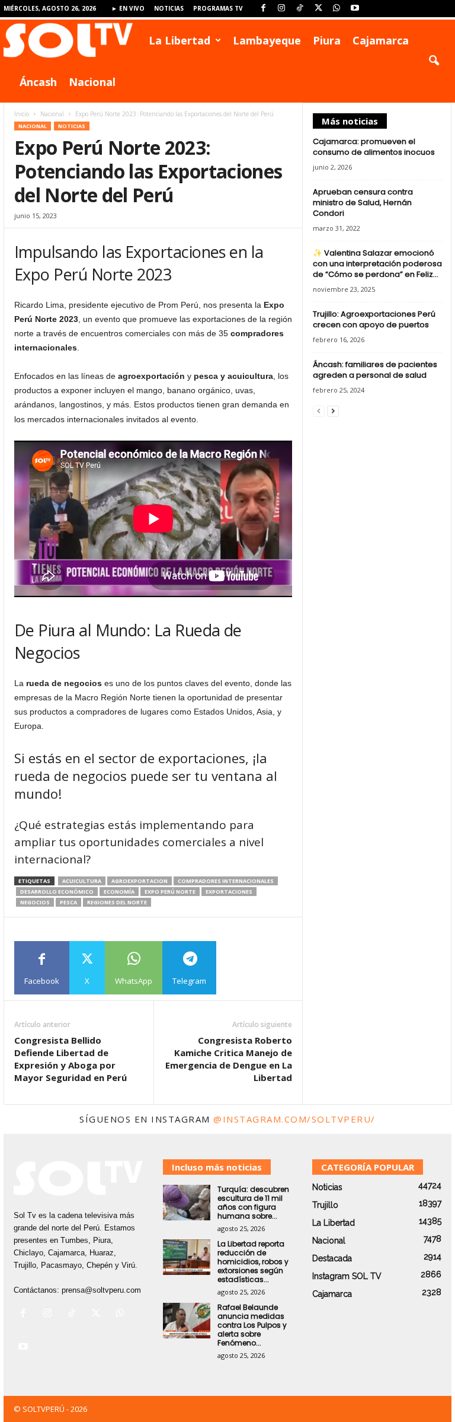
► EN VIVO (128, 8)
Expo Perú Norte (170, 891)
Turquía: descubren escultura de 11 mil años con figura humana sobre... (253, 1202)
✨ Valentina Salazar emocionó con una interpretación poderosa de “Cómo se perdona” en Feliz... (377, 263)
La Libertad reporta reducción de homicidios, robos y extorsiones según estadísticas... (253, 1261)
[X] (318, 8)
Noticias (169, 8)
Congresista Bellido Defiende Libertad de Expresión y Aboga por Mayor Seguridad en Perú (70, 1058)
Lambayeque (267, 40)
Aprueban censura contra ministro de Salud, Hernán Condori (363, 202)
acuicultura (81, 881)
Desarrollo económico (57, 891)
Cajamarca (381, 40)
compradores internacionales (226, 881)
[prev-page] (319, 410)
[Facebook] (263, 8)
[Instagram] (281, 8)
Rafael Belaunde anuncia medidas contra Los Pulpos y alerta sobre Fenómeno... (252, 1325)
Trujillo (325, 1205)
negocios (35, 902)
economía (119, 891)
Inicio (21, 114)
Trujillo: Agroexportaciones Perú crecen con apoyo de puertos (374, 319)
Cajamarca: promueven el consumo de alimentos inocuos (374, 147)
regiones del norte (117, 902)
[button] (434, 61)
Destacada (332, 1258)
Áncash (38, 82)
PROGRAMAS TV (218, 8)
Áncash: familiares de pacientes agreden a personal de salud (375, 370)
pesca (68, 902)
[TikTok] (300, 8)
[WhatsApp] (336, 8)
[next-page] (333, 410)
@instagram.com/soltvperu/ (294, 1119)
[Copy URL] (243, 967)
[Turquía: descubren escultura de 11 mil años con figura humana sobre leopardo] (186, 1202)
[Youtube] (355, 8)
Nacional (92, 82)
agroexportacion (139, 881)
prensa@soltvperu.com (101, 1290)
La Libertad (179, 40)
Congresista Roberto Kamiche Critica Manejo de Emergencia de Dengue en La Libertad (228, 1058)
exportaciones (229, 891)
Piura (327, 40)
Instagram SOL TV (347, 1276)
